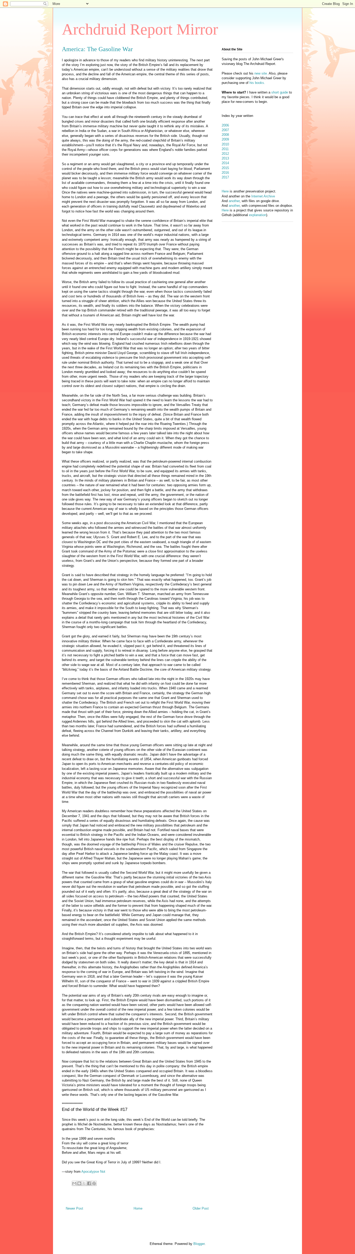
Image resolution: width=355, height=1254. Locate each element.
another (234, 201)
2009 (225, 139)
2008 (225, 135)
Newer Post (74, 1208)
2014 (225, 163)
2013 (225, 158)
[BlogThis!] (79, 1183)
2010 (225, 144)
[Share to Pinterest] (94, 1183)
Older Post (201, 1208)
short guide (279, 92)
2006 (225, 125)
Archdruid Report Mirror (140, 29)
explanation (257, 215)
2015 (225, 168)
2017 (225, 177)
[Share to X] (84, 1183)
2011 (225, 149)
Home (138, 1208)
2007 (225, 130)
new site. (261, 73)
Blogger (199, 1244)
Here (225, 191)
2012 (225, 154)
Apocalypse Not (93, 1171)
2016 (225, 173)
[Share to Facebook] (89, 1183)
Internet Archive (263, 196)
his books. (257, 83)
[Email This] (74, 1183)
